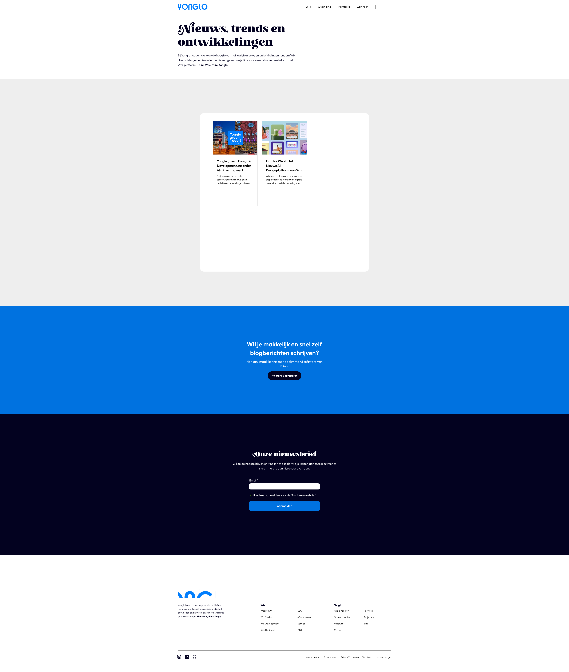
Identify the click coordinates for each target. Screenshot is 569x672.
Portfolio (540, 18)
